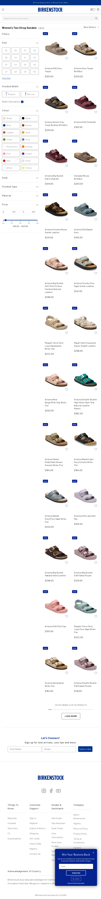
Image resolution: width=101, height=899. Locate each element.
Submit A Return (38, 828)
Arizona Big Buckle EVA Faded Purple (83, 574)
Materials (12, 818)
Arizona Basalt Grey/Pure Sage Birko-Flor (56, 519)
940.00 (24, 226)
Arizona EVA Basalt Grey (83, 231)
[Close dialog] (93, 853)
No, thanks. (76, 879)
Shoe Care (12, 828)
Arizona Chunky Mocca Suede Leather (56, 231)
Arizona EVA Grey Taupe (53, 70)
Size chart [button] (6, 78)
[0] (94, 9)
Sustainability (14, 838)
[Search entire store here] (96, 18)
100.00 (16, 226)
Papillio (77, 823)
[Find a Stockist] (91, 9)
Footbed (12, 823)
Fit (9, 833)
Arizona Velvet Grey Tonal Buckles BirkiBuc (56, 123)
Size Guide (57, 818)
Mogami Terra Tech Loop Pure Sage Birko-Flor (85, 629)
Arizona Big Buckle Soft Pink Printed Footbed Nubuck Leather (54, 287)
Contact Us (35, 854)
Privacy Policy (80, 833)
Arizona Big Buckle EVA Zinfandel (54, 177)
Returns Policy (81, 828)
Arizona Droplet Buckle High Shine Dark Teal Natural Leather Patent (85, 404)
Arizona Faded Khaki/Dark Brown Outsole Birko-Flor (54, 462)
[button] (3, 9)
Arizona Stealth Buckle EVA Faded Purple (85, 684)
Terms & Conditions (79, 841)
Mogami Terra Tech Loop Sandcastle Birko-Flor (54, 346)
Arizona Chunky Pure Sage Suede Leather (84, 284)
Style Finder (57, 828)
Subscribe (85, 749)
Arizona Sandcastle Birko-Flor (54, 684)
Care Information (57, 835)
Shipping (34, 833)
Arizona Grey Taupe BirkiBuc (83, 70)
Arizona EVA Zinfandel (85, 122)
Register (34, 823)
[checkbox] (11, 94)
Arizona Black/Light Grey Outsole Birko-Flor (84, 462)
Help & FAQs (35, 843)
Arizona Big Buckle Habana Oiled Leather (55, 574)
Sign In (33, 818)
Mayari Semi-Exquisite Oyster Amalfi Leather (85, 344)
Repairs (33, 848)
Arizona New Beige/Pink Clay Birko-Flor (56, 402)
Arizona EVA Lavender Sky (85, 517)
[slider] (3, 220)
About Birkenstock (79, 816)
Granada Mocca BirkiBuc (81, 177)
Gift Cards (35, 838)
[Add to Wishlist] (67, 58)
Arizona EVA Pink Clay (55, 626)
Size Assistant (58, 823)
